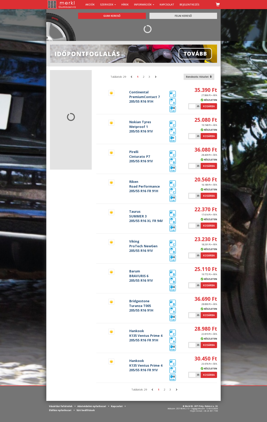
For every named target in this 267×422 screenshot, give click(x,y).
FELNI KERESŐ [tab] (183, 15)
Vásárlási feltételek (61, 406)
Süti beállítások (85, 410)
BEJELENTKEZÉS (189, 4)
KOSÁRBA (209, 106)
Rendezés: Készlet (197, 76)
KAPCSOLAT (167, 4)
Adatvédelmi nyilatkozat (92, 406)
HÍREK (125, 4)
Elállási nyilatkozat (60, 410)
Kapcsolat (117, 406)
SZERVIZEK (107, 4)
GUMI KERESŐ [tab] (111, 15)
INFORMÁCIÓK (143, 4)
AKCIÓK (90, 4)
